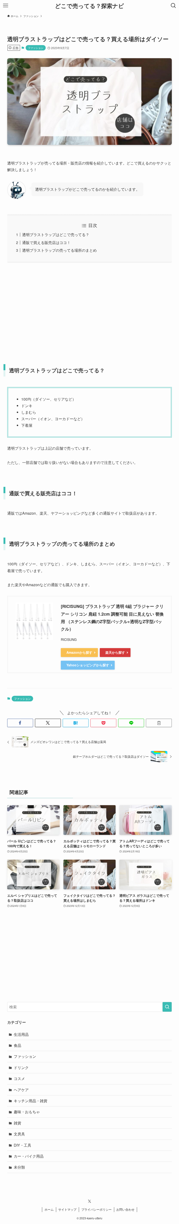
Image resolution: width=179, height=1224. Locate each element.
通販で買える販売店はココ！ (46, 242)
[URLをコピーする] (159, 723)
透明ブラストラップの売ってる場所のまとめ (59, 250)
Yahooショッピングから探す (87, 665)
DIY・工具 (22, 1145)
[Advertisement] (89, 310)
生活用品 (21, 1034)
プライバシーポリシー (96, 1209)
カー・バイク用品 (29, 1156)
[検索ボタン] (173, 5)
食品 (17, 1045)
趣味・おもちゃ (27, 1111)
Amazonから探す (79, 652)
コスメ (19, 1078)
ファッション (35, 48)
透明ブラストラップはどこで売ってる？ (55, 234)
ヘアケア (21, 1089)
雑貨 (17, 1123)
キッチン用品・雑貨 (30, 1100)
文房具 (19, 1134)
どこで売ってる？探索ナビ (89, 5)
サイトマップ (67, 1209)
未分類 (19, 1167)
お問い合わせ (125, 1209)
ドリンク (21, 1067)
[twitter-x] (89, 1201)
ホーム (49, 1209)
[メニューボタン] (5, 5)
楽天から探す (115, 652)
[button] (20, 723)
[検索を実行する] (167, 1007)
